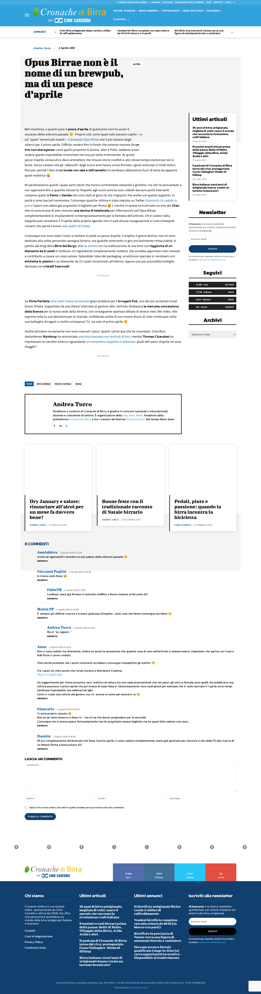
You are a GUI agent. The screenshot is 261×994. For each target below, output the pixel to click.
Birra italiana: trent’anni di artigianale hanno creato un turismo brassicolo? (210, 187)
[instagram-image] (16, 847)
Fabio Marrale (182, 525)
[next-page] (232, 32)
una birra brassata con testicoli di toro (104, 336)
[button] (230, 2)
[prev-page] (55, 32)
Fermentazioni (135, 419)
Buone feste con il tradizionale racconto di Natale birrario (127, 506)
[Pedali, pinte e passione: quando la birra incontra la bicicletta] (202, 470)
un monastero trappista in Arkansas (110, 341)
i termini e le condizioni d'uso (212, 259)
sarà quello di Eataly (76, 226)
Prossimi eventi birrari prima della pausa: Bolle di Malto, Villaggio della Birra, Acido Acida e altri (211, 151)
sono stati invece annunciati (69, 301)
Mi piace (229, 284)
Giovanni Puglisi (51, 571)
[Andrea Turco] (29, 48)
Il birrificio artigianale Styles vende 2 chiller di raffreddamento (85, 31)
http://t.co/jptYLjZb (49, 674)
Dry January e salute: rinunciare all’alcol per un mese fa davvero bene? (56, 509)
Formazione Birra (80, 419)
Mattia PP (45, 609)
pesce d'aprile (63, 384)
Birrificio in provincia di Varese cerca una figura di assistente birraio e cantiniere (199, 31)
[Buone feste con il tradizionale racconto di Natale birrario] (130, 470)
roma (79, 384)
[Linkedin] (60, 425)
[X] (66, 425)
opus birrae (44, 384)
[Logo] (69, 15)
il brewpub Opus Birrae (83, 139)
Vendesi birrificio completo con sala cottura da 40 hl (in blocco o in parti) (143, 31)
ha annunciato (94, 245)
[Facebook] (54, 425)
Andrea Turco (42, 48)
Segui (231, 292)
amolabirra (47, 552)
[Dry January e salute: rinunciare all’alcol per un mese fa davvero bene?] (58, 470)
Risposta (42, 561)
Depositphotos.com (137, 987)
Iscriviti (212, 249)
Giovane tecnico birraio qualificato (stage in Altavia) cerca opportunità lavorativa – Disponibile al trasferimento (158, 952)
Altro (137, 64)
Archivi (212, 321)
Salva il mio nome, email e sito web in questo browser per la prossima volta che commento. (77, 807)
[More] (145, 116)
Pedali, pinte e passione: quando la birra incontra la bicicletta (197, 509)
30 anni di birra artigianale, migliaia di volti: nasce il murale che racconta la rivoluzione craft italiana (213, 132)
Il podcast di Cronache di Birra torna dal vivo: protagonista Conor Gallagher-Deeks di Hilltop (212, 170)
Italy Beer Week (133, 415)
